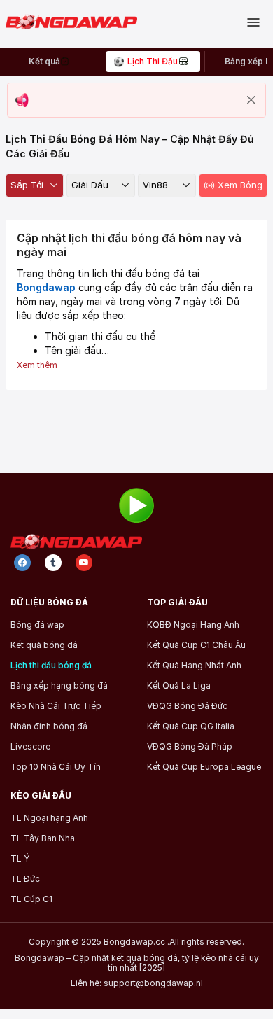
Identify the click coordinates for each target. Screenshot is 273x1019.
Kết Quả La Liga (179, 686)
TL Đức (25, 879)
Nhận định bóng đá (49, 726)
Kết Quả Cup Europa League (204, 767)
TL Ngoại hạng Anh (49, 818)
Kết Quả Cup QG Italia (190, 726)
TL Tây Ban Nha (42, 838)
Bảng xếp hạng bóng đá (59, 686)
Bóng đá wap (37, 625)
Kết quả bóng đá (44, 645)
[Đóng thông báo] (251, 100)
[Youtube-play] (84, 562)
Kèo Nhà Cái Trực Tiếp (56, 706)
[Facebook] (22, 562)
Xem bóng (240, 184)
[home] (77, 22)
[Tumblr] (53, 562)
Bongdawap (46, 287)
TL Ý (19, 859)
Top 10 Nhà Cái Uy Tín (55, 767)
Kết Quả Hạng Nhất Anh (194, 665)
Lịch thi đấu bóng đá (51, 665)
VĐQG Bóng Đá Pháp (189, 747)
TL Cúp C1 (31, 899)
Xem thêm (37, 365)
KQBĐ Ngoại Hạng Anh (193, 625)
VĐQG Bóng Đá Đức (187, 706)
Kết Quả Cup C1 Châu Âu (196, 645)
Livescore (30, 747)
